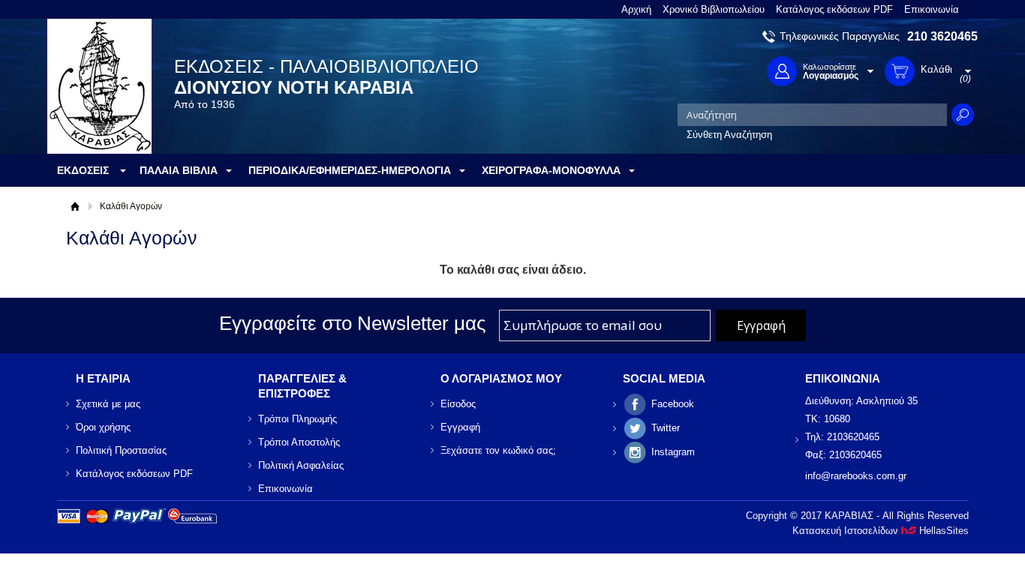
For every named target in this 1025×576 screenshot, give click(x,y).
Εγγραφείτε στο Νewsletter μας (352, 323)
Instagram (673, 452)
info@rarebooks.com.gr (855, 476)
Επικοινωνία (931, 9)
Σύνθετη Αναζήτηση (729, 134)
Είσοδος (458, 404)
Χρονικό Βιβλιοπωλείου (714, 9)
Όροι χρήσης (103, 427)
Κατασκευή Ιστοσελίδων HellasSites (880, 530)
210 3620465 (942, 36)
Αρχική (636, 9)
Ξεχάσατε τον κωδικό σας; (498, 450)
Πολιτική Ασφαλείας (301, 465)
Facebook (672, 404)
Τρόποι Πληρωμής (297, 418)
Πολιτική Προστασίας (121, 450)
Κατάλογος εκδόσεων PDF (834, 9)
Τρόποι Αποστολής (299, 442)
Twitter (665, 428)
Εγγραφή (460, 427)
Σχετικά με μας (108, 404)
